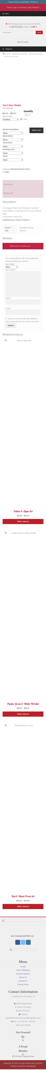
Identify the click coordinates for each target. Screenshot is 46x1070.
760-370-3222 (16, 27)
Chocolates (7, 142)
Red (7, 172)
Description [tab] (8, 184)
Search (39, 32)
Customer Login (24, 7)
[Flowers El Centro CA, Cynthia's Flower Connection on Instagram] (28, 942)
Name (8, 298)
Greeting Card (8, 149)
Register (35, 7)
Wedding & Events (19, 54)
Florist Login (12, 7)
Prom (27, 169)
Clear (25, 119)
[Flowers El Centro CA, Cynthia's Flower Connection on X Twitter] (23, 942)
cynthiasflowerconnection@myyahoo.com (23, 1018)
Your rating (10, 264)
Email (8, 308)
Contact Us (23, 981)
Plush (5, 156)
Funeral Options (23, 973)
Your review (10, 270)
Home (7, 54)
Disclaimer (31, 1066)
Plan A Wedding (23, 970)
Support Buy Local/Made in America (23, 2)
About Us (23, 977)
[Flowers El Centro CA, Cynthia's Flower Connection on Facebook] (17, 942)
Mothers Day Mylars (11, 129)
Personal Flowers (36, 54)
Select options (23, 521)
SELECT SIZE (7, 116)
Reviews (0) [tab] (8, 193)
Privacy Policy (23, 984)
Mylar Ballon (8, 136)
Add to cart (36, 130)
